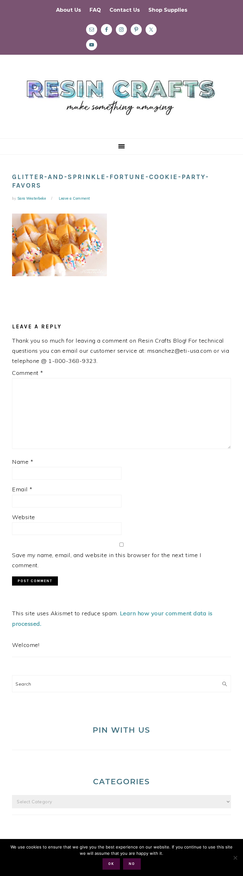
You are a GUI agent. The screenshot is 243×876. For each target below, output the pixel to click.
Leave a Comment (74, 198)
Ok (111, 864)
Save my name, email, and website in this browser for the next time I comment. (106, 560)
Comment (27, 372)
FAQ (95, 10)
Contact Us (124, 10)
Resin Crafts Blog (121, 102)
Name (22, 461)
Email (22, 489)
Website (23, 517)
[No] (235, 857)
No (132, 864)
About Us (68, 10)
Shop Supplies (167, 10)
